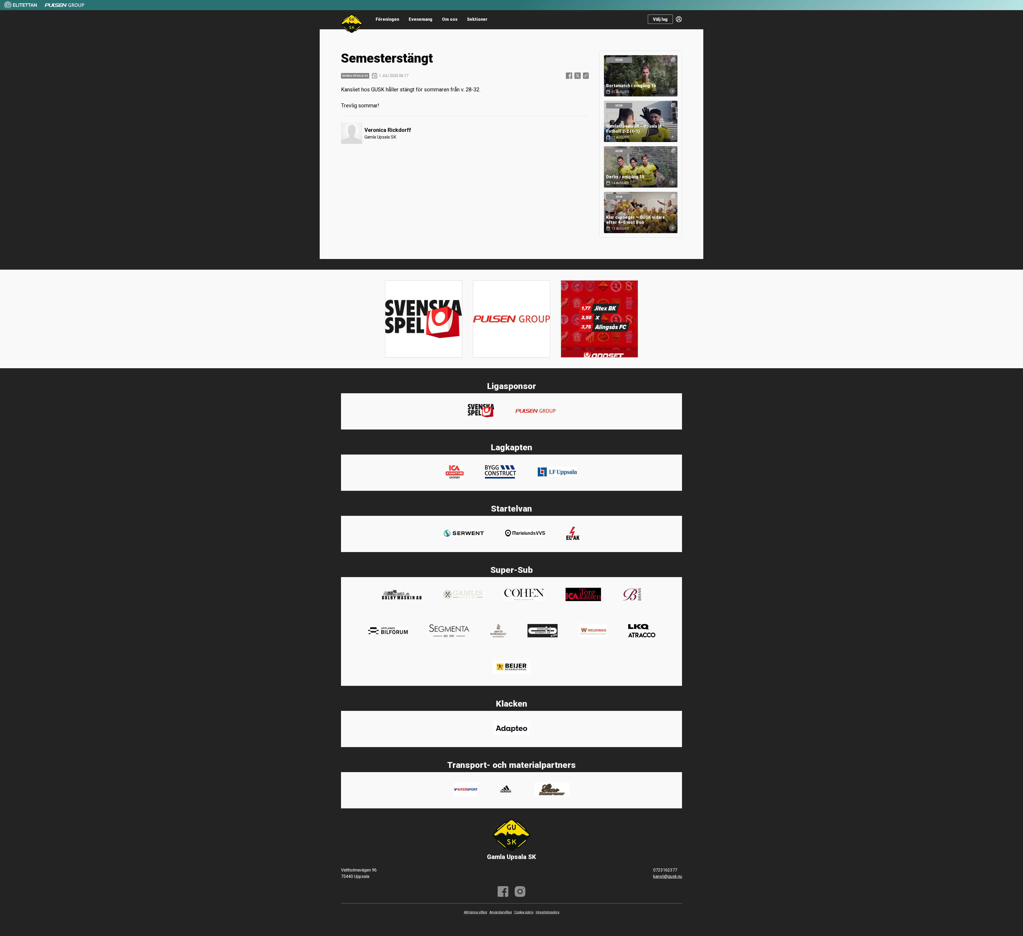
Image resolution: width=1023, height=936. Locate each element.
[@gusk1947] (520, 891)
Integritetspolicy (547, 912)
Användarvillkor (500, 912)
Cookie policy (524, 912)
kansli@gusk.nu (667, 876)
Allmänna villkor (475, 912)
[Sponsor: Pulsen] (64, 7)
